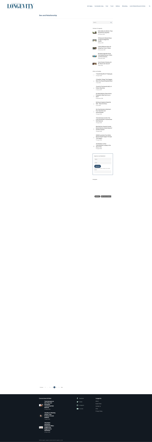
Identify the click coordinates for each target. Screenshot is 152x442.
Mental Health (55, 43)
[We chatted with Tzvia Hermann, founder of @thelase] (110, 188)
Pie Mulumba (46, 96)
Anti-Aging (43, 43)
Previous (41, 387)
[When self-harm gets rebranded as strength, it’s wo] (103, 183)
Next (62, 387)
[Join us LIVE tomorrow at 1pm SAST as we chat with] (96, 192)
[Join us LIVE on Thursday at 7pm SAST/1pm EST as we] (110, 183)
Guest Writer (46, 59)
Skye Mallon (46, 347)
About (97, 401)
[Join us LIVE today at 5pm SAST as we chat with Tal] (110, 192)
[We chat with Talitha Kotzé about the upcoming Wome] (103, 192)
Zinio (97, 408)
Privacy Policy (99, 411)
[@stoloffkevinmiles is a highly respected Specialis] (96, 183)
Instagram (81, 405)
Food (47, 332)
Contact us (98, 406)
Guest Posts (48, 43)
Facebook (81, 398)
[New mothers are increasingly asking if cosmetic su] (96, 188)
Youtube (81, 408)
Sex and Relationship (45, 45)
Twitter (80, 402)
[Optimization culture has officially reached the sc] (103, 188)
